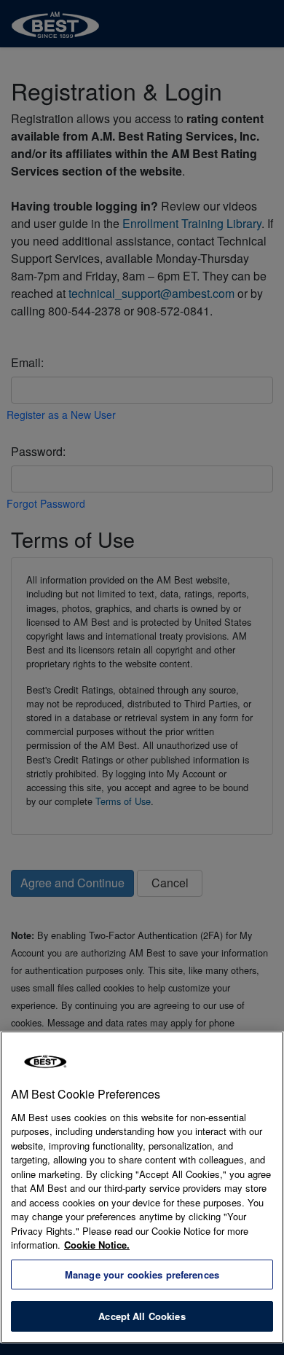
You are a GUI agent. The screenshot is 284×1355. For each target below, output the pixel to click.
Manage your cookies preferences (142, 1274)
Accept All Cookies (141, 1316)
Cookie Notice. (97, 1245)
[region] (142, 1187)
